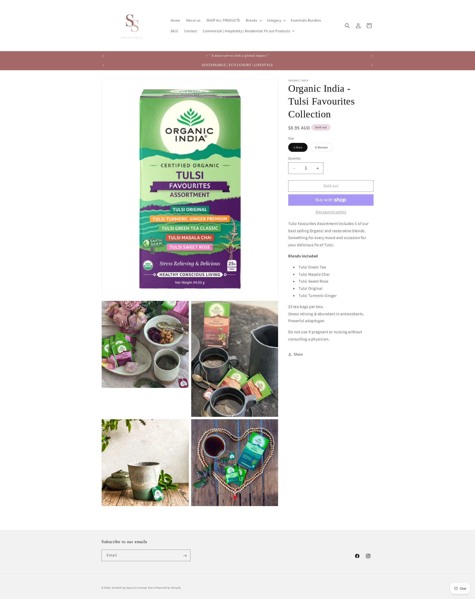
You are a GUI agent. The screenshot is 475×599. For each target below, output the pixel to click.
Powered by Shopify (168, 587)
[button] (253, 20)
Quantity (294, 158)
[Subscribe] (184, 555)
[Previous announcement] (103, 56)
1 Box (300, 148)
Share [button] (298, 354)
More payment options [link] (331, 212)
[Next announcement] (371, 56)
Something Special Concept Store (133, 587)
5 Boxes (324, 148)
